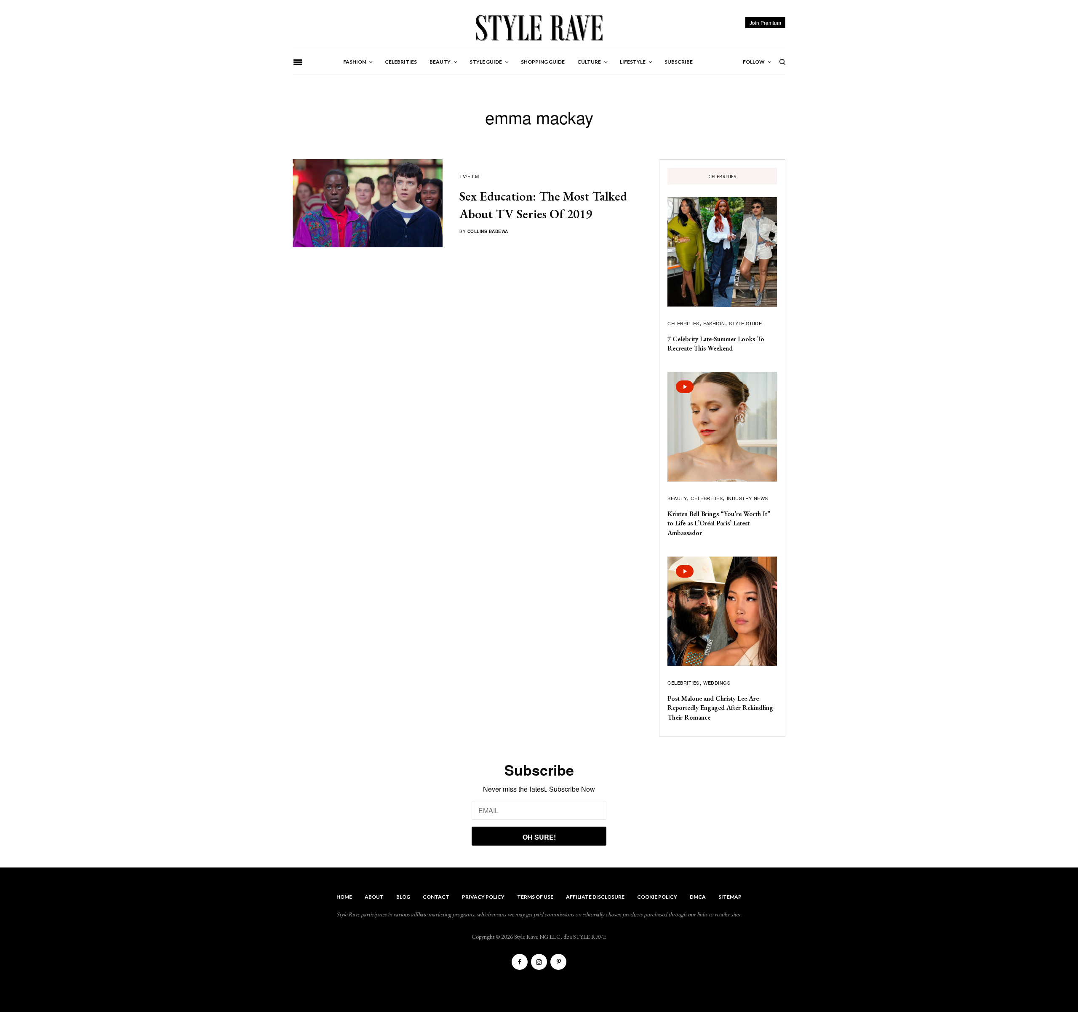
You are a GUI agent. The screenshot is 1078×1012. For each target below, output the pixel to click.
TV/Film (469, 176)
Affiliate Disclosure (595, 897)
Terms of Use (535, 897)
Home (344, 897)
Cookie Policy (657, 897)
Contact (436, 897)
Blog (403, 897)
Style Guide (745, 323)
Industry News (747, 498)
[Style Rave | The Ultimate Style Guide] (538, 27)
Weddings (716, 682)
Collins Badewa (487, 231)
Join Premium (765, 22)
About (374, 897)
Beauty (677, 498)
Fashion (714, 323)
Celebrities (683, 323)
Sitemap (730, 897)
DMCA (698, 897)
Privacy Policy (483, 897)
